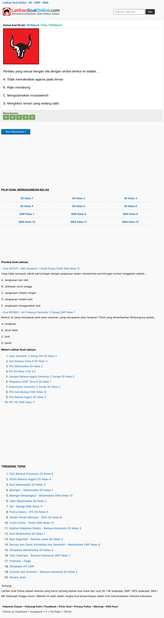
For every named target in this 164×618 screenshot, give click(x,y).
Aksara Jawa (17, 577)
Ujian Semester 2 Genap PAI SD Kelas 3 (33, 356)
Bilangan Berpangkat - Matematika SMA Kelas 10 (41, 495)
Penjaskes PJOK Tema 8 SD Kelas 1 (30, 381)
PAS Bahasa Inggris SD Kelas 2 (27, 397)
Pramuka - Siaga (20, 561)
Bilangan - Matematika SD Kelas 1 (31, 490)
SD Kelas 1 (26, 198)
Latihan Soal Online (14, 2)
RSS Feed (112, 606)
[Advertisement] (82, 160)
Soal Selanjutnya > (16, 131)
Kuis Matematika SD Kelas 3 (27, 484)
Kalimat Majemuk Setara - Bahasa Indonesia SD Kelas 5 (45, 528)
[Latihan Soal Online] (31, 12)
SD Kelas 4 (26, 206)
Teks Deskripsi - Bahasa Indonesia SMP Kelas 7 (40, 555)
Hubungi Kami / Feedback (40, 606)
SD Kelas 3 (130, 198)
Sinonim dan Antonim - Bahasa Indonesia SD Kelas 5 (43, 571)
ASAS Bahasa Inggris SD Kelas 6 (30, 479)
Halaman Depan (12, 606)
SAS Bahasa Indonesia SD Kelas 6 (31, 473)
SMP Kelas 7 (26, 214)
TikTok (68, 611)
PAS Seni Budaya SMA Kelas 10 (27, 391)
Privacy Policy (82, 606)
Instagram (36, 611)
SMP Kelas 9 (130, 214)
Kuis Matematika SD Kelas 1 (27, 533)
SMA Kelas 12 (130, 221)
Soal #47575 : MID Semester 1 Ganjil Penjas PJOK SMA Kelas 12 (41, 268)
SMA (46, 2)
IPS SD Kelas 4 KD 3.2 (22, 371)
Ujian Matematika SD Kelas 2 (28, 501)
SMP (37, 2)
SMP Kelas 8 (78, 214)
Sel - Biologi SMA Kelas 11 (26, 506)
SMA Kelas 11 (78, 221)
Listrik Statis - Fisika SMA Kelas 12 (31, 522)
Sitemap (98, 606)
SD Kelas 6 (33, 25)
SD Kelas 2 (78, 198)
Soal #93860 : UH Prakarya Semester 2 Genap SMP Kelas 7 (39, 312)
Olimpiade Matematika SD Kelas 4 (31, 550)
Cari (150, 12)
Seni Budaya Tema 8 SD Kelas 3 (28, 361)
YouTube (55, 611)
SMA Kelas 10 (26, 221)
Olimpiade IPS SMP (21, 566)
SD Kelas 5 (78, 206)
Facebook (21, 611)
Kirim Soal (65, 606)
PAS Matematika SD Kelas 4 (26, 366)
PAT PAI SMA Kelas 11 (22, 402)
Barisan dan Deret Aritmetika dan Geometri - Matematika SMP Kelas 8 (54, 544)
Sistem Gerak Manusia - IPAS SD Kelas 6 (35, 517)
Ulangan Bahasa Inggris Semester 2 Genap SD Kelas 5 (41, 376)
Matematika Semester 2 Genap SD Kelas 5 (34, 386)
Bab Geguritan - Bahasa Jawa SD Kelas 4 (36, 539)
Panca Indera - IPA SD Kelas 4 (28, 512)
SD (30, 2)
